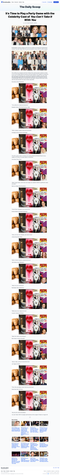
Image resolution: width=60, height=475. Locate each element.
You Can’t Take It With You (21, 49)
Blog (23, 2)
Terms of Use (51, 472)
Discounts (16, 2)
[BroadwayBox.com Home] (6, 2)
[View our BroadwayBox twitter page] (53, 467)
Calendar (20, 2)
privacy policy (12, 473)
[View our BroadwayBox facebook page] (56, 467)
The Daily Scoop (30, 6)
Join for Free (56, 2)
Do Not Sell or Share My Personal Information (54, 473)
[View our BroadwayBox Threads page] (58, 467)
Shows (13, 2)
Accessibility (55, 472)
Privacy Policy (47, 472)
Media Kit (58, 472)
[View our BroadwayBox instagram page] (55, 467)
